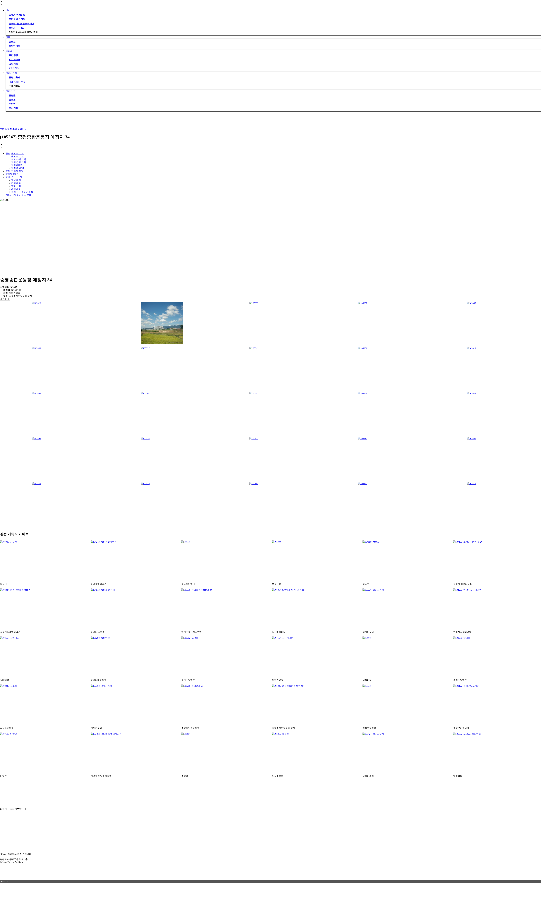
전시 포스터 (14, 59)
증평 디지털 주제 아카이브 (13, 129)
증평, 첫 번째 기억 (17, 15)
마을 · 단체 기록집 (17, 82)
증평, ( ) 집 (16, 28)
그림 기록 (13, 64)
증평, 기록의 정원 (17, 19)
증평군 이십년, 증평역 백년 (21, 23)
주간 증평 (13, 55)
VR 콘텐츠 (14, 68)
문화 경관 (13, 108)
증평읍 (12, 99)
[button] (270, 3)
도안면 (12, 104)
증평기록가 (14, 77)
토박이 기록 (14, 46)
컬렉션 (12, 41)
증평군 (12, 95)
